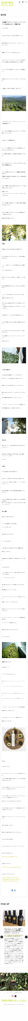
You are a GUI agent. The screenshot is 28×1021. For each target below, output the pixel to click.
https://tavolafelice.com (9, 856)
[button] (1, 937)
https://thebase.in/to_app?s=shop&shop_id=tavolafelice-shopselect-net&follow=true (11, 879)
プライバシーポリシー (9, 992)
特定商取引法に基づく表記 (18, 992)
